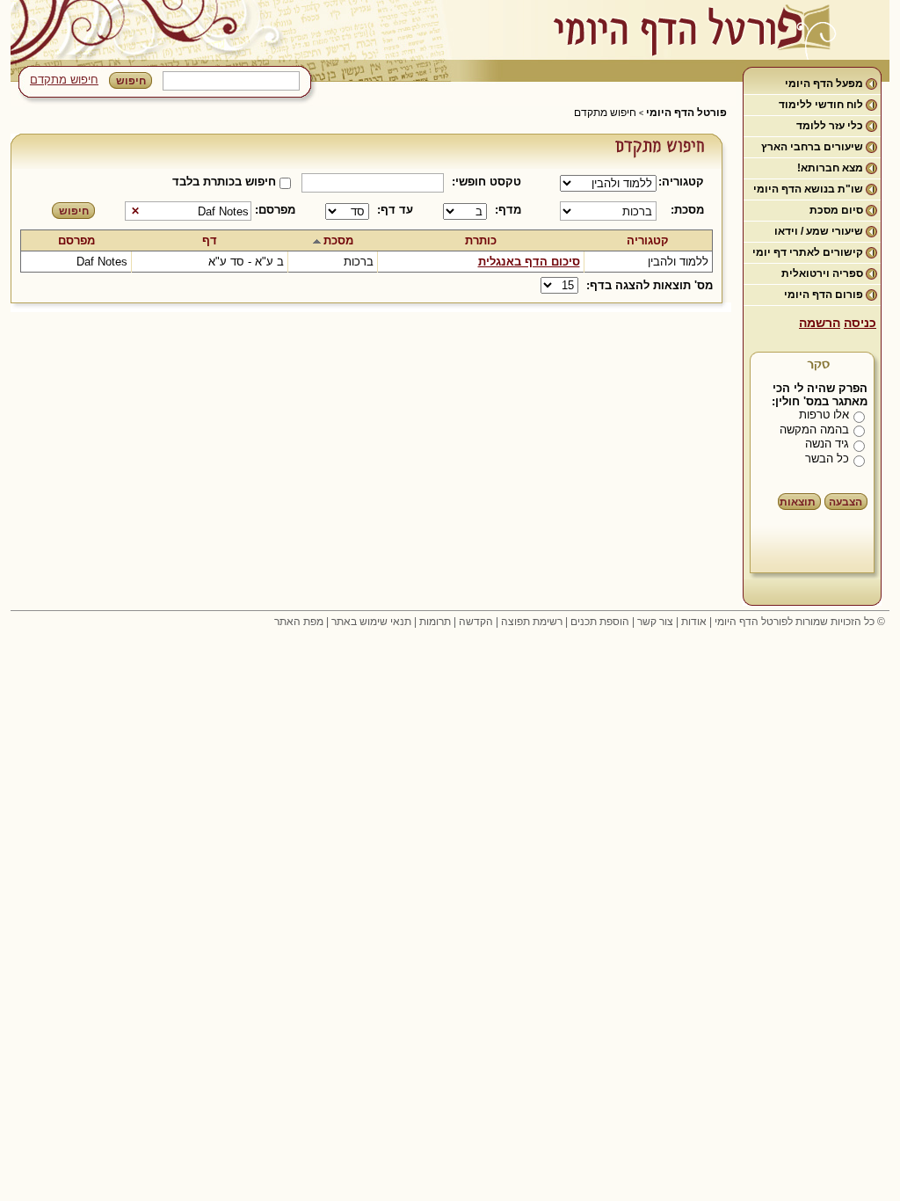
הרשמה (819, 323)
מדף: (508, 209)
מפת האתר (298, 621)
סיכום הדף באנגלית (529, 261)
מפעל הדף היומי (824, 83)
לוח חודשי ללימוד (821, 104)
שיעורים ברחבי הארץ (812, 147)
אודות (694, 621)
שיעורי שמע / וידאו (818, 231)
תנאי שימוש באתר (371, 621)
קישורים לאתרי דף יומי (807, 252)
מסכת (338, 240)
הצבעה (845, 502)
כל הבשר (827, 458)
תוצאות (798, 502)
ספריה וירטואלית (822, 273)
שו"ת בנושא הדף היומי (808, 189)
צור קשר (655, 621)
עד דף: (395, 209)
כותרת (481, 240)
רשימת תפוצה (531, 621)
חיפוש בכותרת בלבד (224, 181)
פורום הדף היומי (823, 294)
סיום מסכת (836, 210)
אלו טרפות (824, 414)
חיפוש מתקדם (64, 79)
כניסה (860, 323)
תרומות (435, 621)
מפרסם (76, 240)
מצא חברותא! (830, 168)
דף (209, 240)
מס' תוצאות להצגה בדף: (649, 285)
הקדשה (476, 621)
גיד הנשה (827, 443)
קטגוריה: (684, 181)
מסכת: (687, 209)
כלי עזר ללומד (829, 126)
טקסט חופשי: (486, 181)
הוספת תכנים (599, 621)
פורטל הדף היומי (686, 112)
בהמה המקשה (814, 429)
